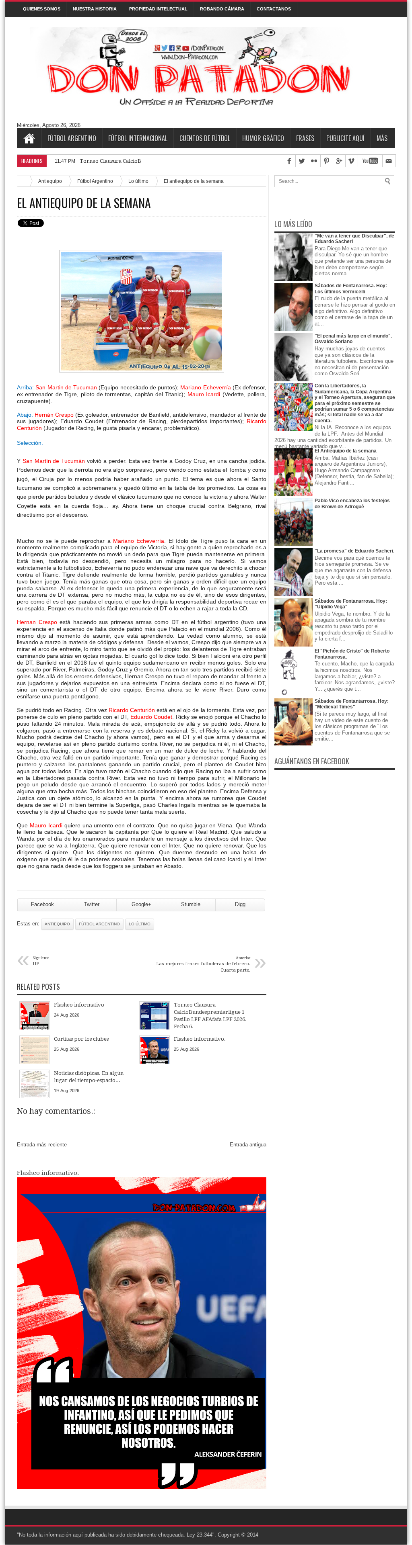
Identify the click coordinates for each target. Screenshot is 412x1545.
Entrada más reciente (42, 1145)
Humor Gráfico (263, 138)
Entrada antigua (248, 1145)
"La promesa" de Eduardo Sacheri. (354, 551)
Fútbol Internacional (137, 138)
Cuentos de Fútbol (204, 138)
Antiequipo (50, 181)
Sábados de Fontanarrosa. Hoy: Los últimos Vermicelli (351, 288)
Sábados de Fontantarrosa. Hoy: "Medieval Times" (352, 704)
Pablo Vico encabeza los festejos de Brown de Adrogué (352, 503)
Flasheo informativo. (48, 1173)
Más (382, 138)
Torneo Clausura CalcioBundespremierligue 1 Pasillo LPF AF (155, 161)
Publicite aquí (345, 138)
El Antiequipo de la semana (346, 451)
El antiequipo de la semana (84, 203)
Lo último (138, 181)
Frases (305, 138)
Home (29, 138)
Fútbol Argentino (71, 138)
